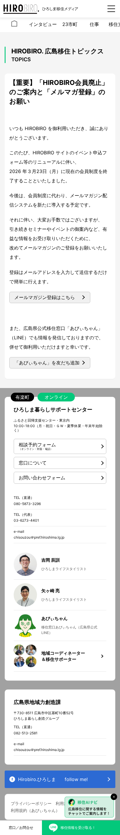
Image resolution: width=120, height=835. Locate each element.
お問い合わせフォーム (42, 478)
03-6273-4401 (26, 520)
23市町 (69, 24)
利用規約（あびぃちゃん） (35, 810)
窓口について (33, 463)
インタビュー (43, 24)
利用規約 (64, 803)
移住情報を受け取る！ (78, 827)
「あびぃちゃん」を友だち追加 (47, 363)
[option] (14, 25)
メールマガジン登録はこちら (44, 297)
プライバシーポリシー (31, 803)
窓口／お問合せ (21, 827)
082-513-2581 (26, 733)
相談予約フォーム (37, 446)
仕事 (94, 24)
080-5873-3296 (27, 504)
